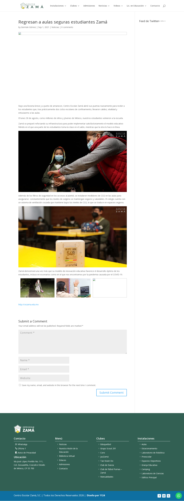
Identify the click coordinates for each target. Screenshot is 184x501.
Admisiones (89, 6)
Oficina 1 (22, 448)
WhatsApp (22, 444)
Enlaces (62, 460)
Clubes (73, 6)
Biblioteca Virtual (67, 456)
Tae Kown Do (106, 460)
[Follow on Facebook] (159, 496)
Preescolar (147, 456)
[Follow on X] (168, 496)
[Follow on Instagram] (164, 496)
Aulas (144, 444)
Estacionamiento (149, 448)
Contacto (155, 6)
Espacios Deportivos (151, 460)
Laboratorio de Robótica (153, 452)
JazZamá (104, 456)
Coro (102, 452)
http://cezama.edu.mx (28, 304)
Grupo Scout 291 (108, 448)
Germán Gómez (28, 27)
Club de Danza (107, 465)
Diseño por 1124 (96, 495)
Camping (146, 469)
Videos (117, 6)
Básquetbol (105, 444)
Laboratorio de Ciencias (153, 473)
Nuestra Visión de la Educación (68, 450)
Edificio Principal (149, 477)
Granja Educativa (149, 465)
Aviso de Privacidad (27, 452)
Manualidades (106, 476)
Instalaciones (57, 6)
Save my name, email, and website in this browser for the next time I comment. (59, 385)
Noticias (103, 6)
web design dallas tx (159, 21)
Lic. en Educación (135, 6)
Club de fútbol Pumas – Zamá (111, 471)
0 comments (67, 27)
